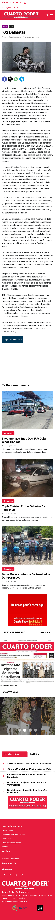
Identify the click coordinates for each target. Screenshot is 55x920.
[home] (21, 15)
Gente (5, 26)
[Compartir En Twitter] (10, 81)
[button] (27, 675)
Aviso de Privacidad (10, 859)
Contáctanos (7, 830)
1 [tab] (19, 682)
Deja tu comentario (13, 340)
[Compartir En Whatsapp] (16, 81)
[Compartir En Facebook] (4, 81)
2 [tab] (24, 682)
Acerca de (6, 838)
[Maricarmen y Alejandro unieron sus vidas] (27, 719)
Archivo (5, 847)
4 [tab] (35, 682)
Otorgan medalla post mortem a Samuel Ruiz (29, 769)
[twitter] (20, 2)
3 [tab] (30, 682)
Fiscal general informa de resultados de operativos (27, 791)
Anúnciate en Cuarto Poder (13, 834)
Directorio (6, 851)
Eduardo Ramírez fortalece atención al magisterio (26, 775)
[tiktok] (24, 2)
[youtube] (17, 2)
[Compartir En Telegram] (21, 81)
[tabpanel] (27, 663)
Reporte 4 (8, 433)
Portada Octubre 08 (8, 685)
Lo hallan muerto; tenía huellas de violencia (29, 763)
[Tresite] (19, 908)
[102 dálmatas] (27, 57)
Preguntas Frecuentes (11, 843)
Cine (11, 26)
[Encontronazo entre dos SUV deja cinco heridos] (27, 410)
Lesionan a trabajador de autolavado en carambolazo (27, 783)
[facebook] (13, 2)
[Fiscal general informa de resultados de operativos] (27, 545)
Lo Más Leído (11, 754)
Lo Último (35, 754)
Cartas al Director (9, 863)
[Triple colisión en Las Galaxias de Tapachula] (27, 478)
